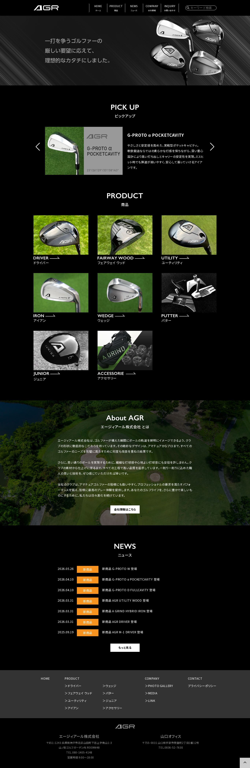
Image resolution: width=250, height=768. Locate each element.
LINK (151, 700)
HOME (98, 8)
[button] (37, 147)
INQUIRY (170, 8)
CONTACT (195, 678)
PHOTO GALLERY (160, 686)
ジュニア (111, 700)
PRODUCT (116, 8)
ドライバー (75, 686)
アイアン (73, 708)
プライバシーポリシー (202, 686)
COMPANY (152, 8)
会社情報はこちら (125, 509)
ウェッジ (111, 686)
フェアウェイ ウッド (80, 693)
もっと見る (125, 647)
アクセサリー (114, 708)
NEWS (134, 8)
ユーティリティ (77, 700)
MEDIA (152, 693)
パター (110, 693)
